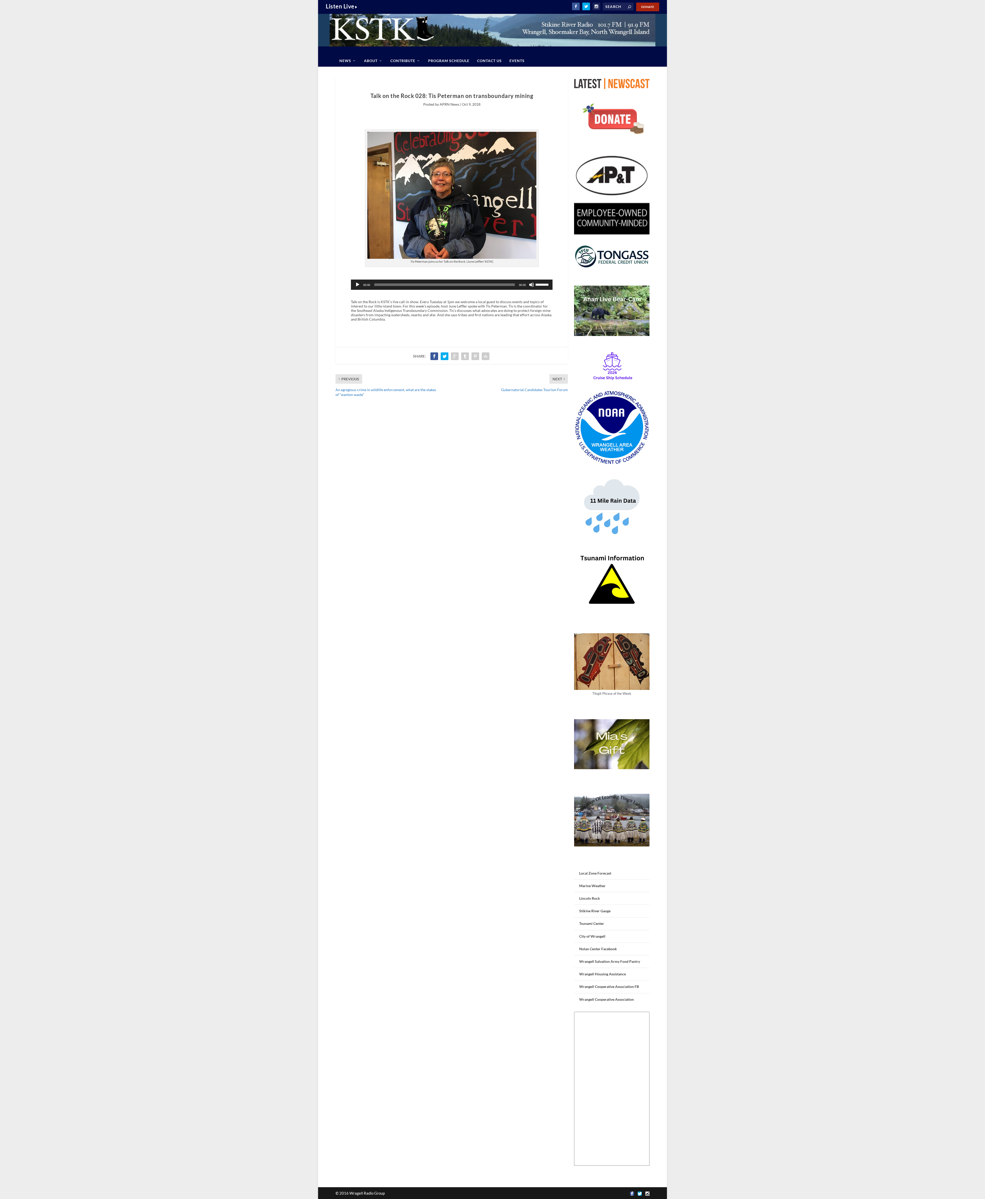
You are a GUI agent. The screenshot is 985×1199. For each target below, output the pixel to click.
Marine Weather (592, 886)
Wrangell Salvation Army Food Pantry (609, 961)
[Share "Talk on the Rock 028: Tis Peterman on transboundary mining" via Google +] (455, 356)
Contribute (402, 60)
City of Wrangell (592, 936)
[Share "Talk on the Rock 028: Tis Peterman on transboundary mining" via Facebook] (434, 356)
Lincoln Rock (589, 898)
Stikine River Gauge (594, 911)
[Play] (357, 284)
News (345, 60)
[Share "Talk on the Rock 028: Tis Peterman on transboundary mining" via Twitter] (444, 356)
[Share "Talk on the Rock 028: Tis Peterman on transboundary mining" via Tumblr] (465, 356)
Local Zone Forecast (595, 873)
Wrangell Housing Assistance (602, 974)
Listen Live (340, 6)
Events (517, 60)
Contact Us (489, 60)
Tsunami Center (591, 923)
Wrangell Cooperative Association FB (609, 986)
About (371, 60)
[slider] (543, 284)
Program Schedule (448, 60)
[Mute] (531, 284)
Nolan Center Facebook (598, 949)
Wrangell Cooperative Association (606, 999)
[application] (452, 285)
